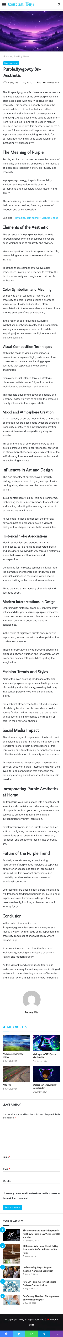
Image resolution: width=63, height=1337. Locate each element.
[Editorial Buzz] (21, 4)
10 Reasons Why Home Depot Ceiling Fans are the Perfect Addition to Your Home (40, 1249)
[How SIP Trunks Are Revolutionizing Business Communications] (11, 1286)
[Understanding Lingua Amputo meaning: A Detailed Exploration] (11, 1272)
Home (8, 56)
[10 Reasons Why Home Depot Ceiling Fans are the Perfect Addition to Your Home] (11, 1254)
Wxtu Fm (7, 1084)
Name (6, 1157)
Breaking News (21, 56)
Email (6, 1169)
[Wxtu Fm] (16, 1074)
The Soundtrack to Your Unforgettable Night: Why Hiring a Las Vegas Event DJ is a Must (41, 1234)
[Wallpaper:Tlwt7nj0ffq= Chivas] (16, 1043)
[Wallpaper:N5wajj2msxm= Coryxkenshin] (46, 1074)
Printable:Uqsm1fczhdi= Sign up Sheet (36, 217)
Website (7, 1181)
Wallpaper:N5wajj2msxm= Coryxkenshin (45, 1086)
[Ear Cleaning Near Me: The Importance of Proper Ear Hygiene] (11, 1300)
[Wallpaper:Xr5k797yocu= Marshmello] (46, 1043)
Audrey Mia (31, 1012)
